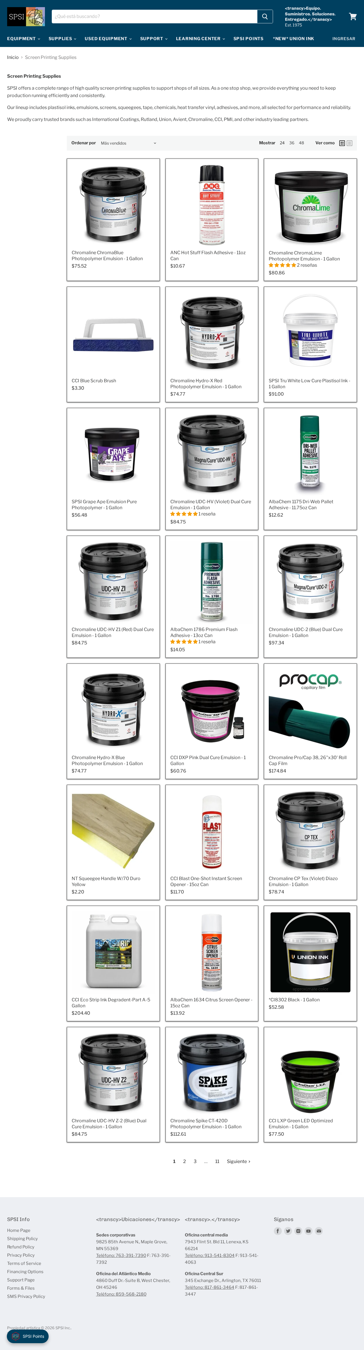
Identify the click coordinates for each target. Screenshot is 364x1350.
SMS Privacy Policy (26, 1296)
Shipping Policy (22, 1238)
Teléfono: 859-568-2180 (121, 1294)
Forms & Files (21, 1288)
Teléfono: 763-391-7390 (121, 1255)
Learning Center (199, 38)
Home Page (18, 1230)
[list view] (349, 143)
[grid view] (342, 143)
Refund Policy (20, 1247)
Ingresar (343, 38)
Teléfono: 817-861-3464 (209, 1287)
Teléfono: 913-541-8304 (210, 1255)
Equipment (22, 38)
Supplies (61, 38)
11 (217, 1161)
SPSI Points (248, 38)
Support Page (21, 1280)
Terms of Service (24, 1263)
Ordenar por (83, 143)
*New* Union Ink (293, 38)
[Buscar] (265, 16)
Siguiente (237, 1161)
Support (152, 38)
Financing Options (25, 1271)
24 (282, 142)
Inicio (13, 57)
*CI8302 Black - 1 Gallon (294, 999)
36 (291, 142)
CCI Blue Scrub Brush (94, 380)
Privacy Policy (21, 1255)
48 (301, 142)
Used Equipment (106, 38)
